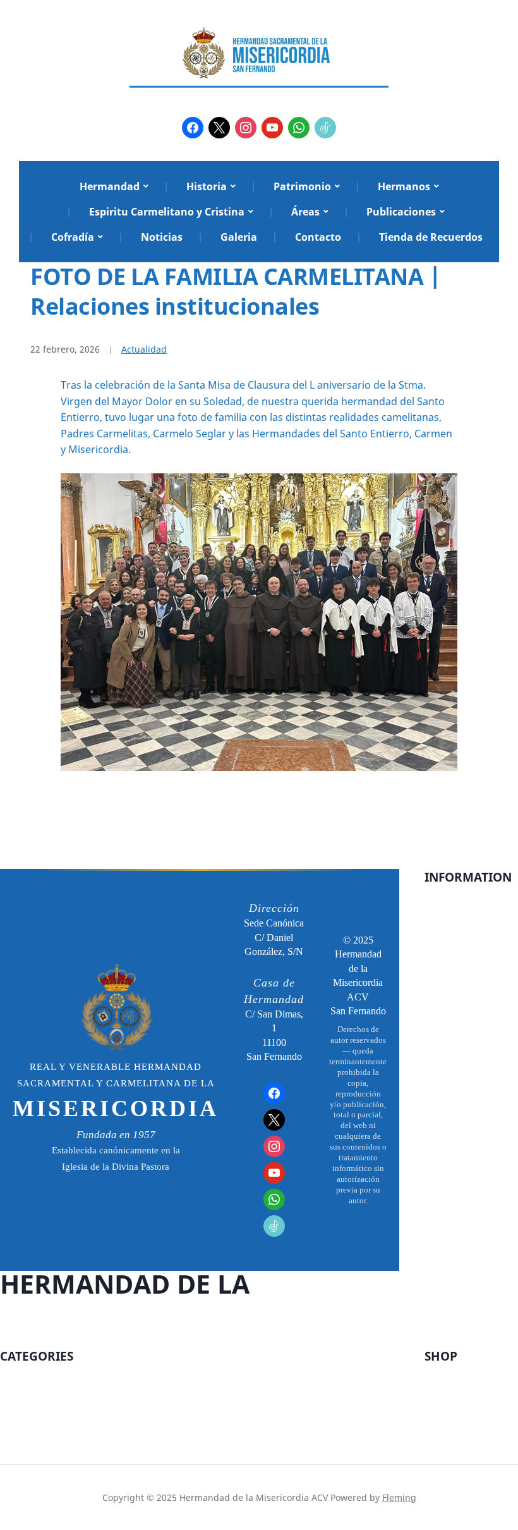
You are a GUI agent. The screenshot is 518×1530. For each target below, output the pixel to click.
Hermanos (404, 186)
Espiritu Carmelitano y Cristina (166, 212)
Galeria (238, 237)
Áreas (305, 212)
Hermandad (110, 186)
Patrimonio (302, 186)
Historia (206, 186)
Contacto (318, 237)
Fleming (399, 1497)
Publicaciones (401, 212)
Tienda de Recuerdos (431, 237)
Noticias (162, 237)
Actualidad (144, 349)
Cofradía (72, 237)
